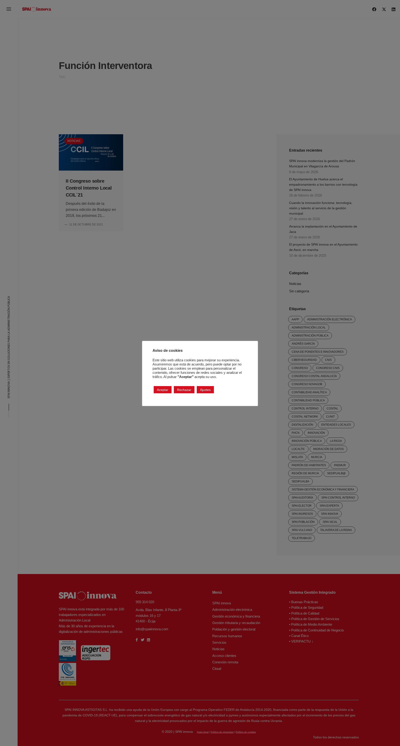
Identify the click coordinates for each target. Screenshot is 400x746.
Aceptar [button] (162, 389)
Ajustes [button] (205, 389)
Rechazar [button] (184, 389)
